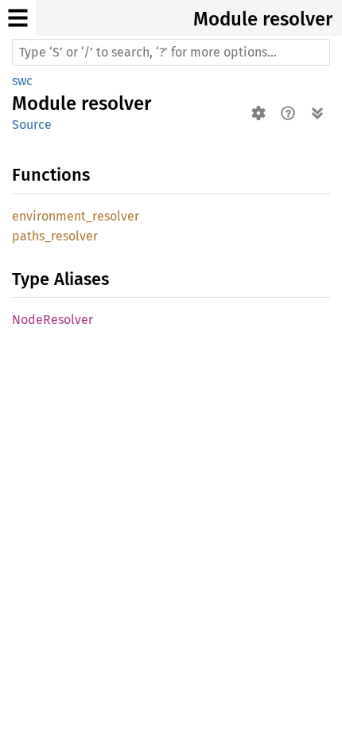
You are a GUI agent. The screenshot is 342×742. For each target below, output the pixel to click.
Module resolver (262, 19)
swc (22, 80)
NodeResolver (52, 319)
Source (32, 124)
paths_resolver (55, 236)
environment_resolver (75, 216)
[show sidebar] (18, 18)
